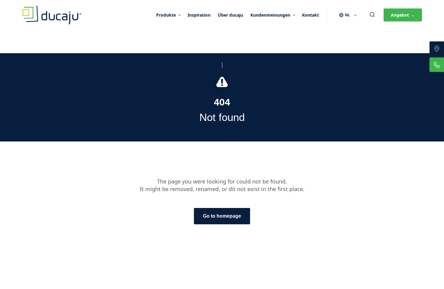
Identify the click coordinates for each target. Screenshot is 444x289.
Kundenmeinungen (270, 15)
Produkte (166, 15)
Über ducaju (230, 15)
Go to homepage (222, 216)
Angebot (403, 15)
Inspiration (199, 15)
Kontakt (310, 15)
